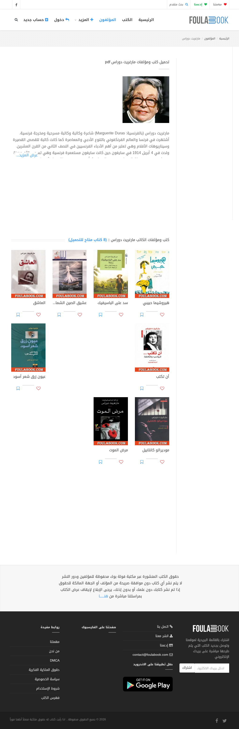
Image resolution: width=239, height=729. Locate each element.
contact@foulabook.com (150, 655)
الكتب (127, 19)
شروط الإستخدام (48, 688)
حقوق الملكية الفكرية (44, 670)
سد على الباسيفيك (113, 303)
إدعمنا (164, 645)
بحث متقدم (176, 4)
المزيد (83, 19)
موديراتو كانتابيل (155, 451)
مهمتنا (218, 4)
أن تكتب (162, 377)
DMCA (55, 660)
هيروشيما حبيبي (156, 303)
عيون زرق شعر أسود (29, 377)
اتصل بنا (163, 627)
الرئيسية (146, 19)
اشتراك (187, 668)
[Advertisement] (203, 134)
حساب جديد (34, 19)
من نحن (54, 651)
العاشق (39, 303)
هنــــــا (103, 596)
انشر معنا (162, 636)
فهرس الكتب (50, 698)
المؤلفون (107, 19)
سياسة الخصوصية (47, 679)
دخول (59, 19)
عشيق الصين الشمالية (70, 303)
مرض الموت (118, 451)
